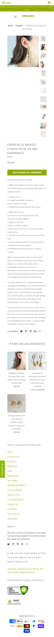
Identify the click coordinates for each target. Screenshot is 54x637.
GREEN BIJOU (30, 616)
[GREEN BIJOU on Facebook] (13, 544)
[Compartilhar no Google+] (35, 331)
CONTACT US (12, 504)
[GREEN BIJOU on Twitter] (8, 544)
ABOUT (10, 452)
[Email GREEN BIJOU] (27, 544)
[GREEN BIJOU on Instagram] (22, 544)
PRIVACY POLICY (14, 495)
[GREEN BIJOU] (27, 16)
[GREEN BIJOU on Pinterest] (18, 544)
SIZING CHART (13, 476)
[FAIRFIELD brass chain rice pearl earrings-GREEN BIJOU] (23, 51)
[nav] (6, 2)
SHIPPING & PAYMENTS (16, 485)
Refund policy (12, 519)
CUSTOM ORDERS (14, 490)
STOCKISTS (12, 462)
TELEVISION (12, 466)
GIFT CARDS (12, 481)
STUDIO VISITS (13, 457)
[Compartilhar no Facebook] (25, 331)
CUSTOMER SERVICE (15, 500)
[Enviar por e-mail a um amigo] (39, 331)
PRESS (9, 471)
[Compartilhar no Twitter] (21, 331)
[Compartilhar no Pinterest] (30, 331)
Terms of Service (13, 514)
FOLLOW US (12, 509)
